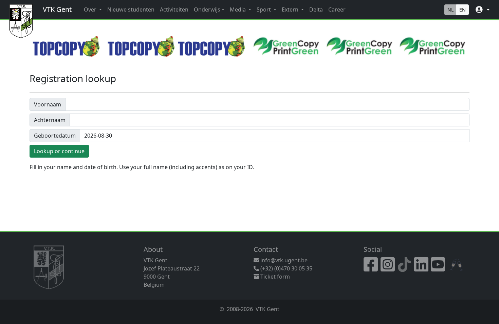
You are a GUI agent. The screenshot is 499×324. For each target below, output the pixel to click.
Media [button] (238, 9)
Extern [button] (291, 9)
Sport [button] (264, 9)
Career (337, 9)
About (153, 249)
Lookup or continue (59, 151)
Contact (266, 249)
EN (462, 9)
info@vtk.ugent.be (284, 260)
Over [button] (91, 9)
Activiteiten (174, 9)
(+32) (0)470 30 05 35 (285, 268)
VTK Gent (57, 9)
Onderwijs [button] (207, 9)
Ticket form (274, 276)
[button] (482, 10)
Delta (316, 9)
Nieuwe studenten (130, 9)
